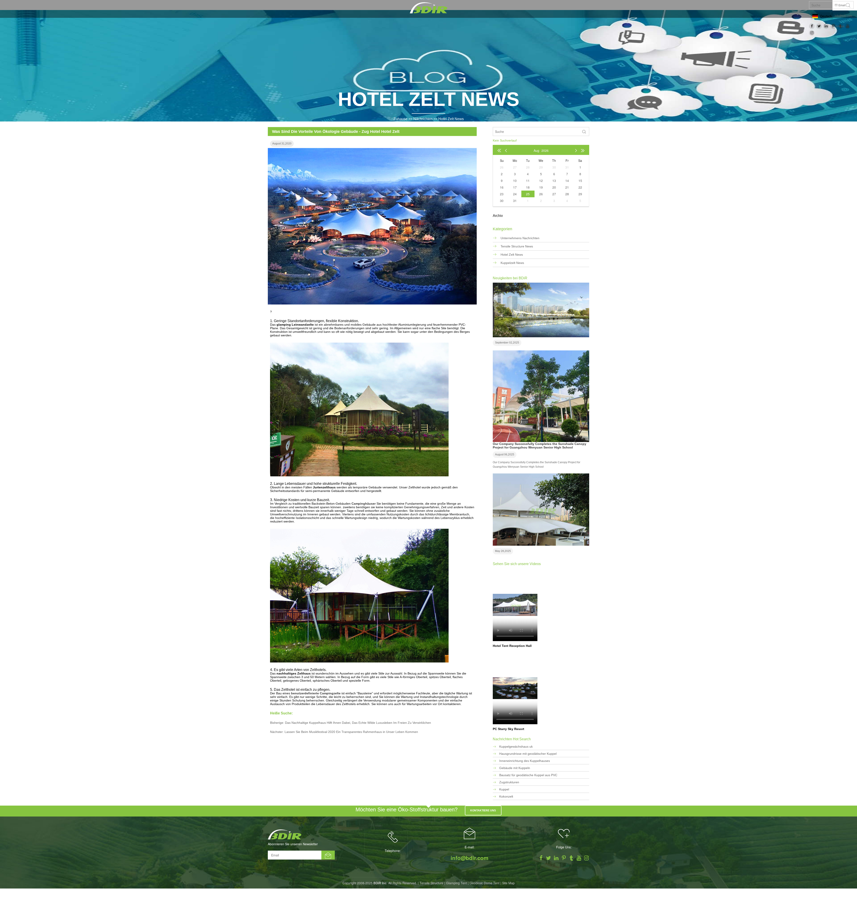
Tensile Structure (431, 883)
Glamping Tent (456, 883)
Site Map (508, 883)
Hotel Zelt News (451, 119)
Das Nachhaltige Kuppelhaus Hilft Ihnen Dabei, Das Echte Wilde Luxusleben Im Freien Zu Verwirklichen (358, 722)
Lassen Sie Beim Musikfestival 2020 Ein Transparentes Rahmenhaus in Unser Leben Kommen (351, 732)
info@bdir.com (843, 15)
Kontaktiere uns (483, 810)
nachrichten (423, 119)
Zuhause (400, 119)
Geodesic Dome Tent (484, 883)
